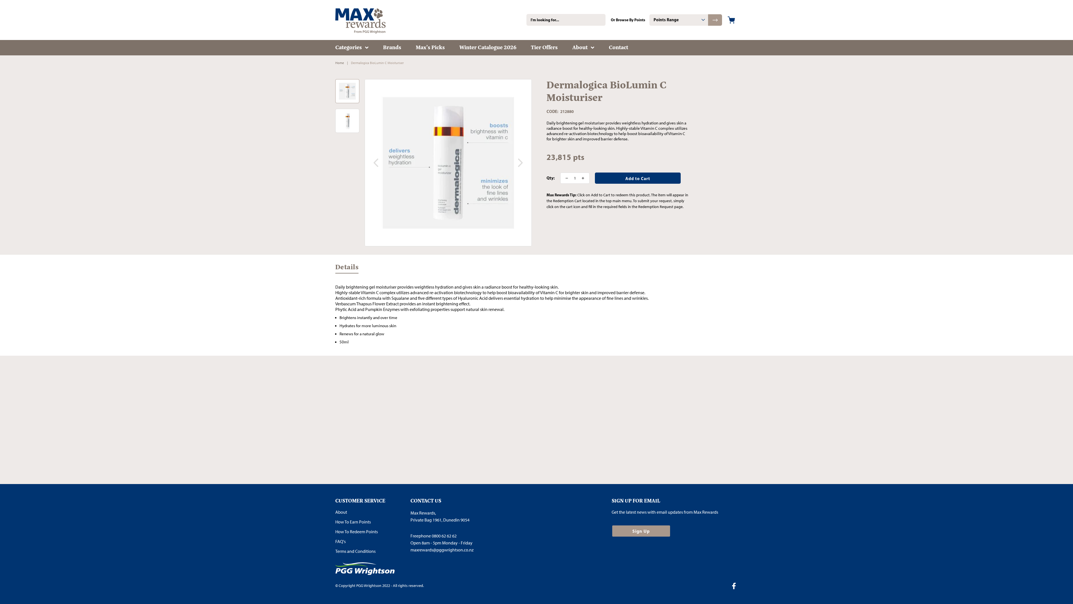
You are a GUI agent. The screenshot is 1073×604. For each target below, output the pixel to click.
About (341, 512)
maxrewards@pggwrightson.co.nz (442, 550)
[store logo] (368, 20)
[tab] (678, 20)
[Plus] (585, 178)
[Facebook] (736, 586)
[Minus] (565, 178)
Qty (550, 178)
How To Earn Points (353, 522)
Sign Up (641, 531)
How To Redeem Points (356, 531)
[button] (376, 162)
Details (347, 268)
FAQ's (340, 541)
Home (339, 63)
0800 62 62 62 (444, 536)
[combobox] (566, 20)
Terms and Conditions (355, 551)
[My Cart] (731, 19)
